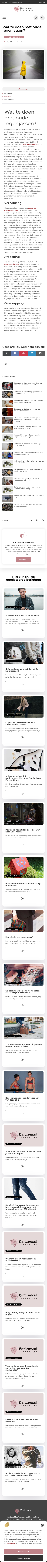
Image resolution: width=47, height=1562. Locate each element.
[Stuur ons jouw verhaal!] (23, 535)
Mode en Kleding (14, 37)
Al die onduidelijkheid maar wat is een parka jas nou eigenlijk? (22, 1474)
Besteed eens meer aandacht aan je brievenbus (23, 884)
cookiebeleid (11, 1543)
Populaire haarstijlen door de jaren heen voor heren (22, 831)
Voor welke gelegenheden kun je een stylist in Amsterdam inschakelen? (21, 1368)
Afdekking (7, 96)
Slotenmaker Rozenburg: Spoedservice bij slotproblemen (29, 392)
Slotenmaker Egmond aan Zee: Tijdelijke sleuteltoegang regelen (28, 401)
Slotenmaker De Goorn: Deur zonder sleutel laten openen (27, 410)
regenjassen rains (29, 144)
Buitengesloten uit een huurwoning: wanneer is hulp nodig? (27, 488)
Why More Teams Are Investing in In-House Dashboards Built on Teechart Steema (27, 419)
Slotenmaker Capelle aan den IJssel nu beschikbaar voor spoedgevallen (28, 384)
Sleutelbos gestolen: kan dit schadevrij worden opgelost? (28, 505)
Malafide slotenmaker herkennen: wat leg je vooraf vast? (29, 462)
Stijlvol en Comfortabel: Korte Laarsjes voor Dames (20, 724)
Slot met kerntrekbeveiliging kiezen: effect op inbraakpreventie (29, 453)
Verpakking (8, 93)
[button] (42, 1525)
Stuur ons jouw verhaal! (23, 542)
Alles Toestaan (23, 1551)
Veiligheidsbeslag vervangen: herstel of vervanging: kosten (28, 470)
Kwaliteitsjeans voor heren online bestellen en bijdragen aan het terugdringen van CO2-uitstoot (22, 1207)
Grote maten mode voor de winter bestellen (22, 1421)
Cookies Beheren (23, 1558)
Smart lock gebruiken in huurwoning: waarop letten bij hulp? (27, 427)
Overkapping (8, 99)
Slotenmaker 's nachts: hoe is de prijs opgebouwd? (27, 444)
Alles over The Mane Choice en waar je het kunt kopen (23, 1153)
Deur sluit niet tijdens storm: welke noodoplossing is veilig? (26, 479)
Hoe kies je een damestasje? (19, 937)
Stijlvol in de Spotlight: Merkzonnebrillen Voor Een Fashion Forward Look (23, 778)
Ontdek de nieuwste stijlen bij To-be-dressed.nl (22, 670)
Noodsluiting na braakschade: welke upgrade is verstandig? (27, 436)
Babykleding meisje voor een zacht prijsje (22, 1313)
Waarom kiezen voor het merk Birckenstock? (20, 1260)
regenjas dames (11, 264)
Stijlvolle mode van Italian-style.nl (22, 615)
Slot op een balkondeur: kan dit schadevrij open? (29, 496)
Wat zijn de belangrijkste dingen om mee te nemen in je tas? (23, 1045)
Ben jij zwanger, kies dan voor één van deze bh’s (22, 1099)
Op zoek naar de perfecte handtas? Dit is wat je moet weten (22, 992)
